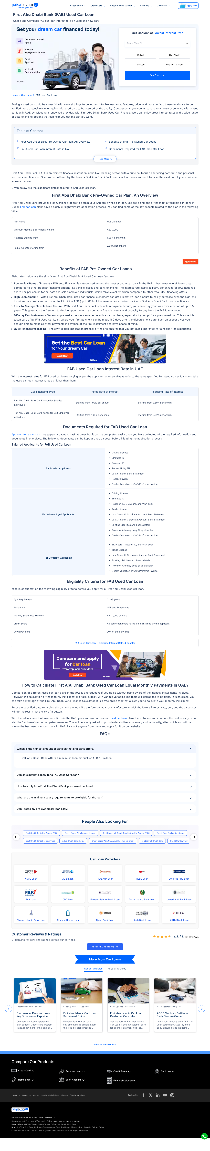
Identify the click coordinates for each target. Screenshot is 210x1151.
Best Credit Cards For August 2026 (41, 833)
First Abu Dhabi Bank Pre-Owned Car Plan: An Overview (55, 141)
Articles (36, 1095)
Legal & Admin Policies (50, 1095)
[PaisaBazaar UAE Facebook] (143, 1095)
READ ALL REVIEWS (105, 946)
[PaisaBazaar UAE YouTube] (165, 1095)
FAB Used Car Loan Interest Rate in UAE (46, 149)
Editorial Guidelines (77, 1095)
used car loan (118, 718)
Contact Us (26, 1095)
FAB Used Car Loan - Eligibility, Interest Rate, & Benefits (105, 643)
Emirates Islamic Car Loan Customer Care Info (126, 1015)
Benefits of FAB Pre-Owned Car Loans (132, 141)
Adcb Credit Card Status (73, 841)
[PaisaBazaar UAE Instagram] (172, 1095)
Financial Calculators (124, 1080)
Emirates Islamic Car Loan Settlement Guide (79, 1015)
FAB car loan (28, 206)
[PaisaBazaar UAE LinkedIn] (158, 1095)
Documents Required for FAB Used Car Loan (136, 149)
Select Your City (135, 43)
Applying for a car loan (25, 434)
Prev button (8, 1008)
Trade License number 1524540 (66, 1121)
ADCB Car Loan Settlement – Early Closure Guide (174, 1015)
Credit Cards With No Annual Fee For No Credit (113, 841)
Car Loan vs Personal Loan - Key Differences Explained (34, 1015)
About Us (16, 1095)
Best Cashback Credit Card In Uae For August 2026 (126, 833)
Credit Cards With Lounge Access (80, 833)
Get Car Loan (157, 75)
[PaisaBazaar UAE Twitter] (150, 1095)
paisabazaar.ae (63, 1130)
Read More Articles (105, 1044)
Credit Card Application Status (170, 833)
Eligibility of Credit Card (152, 841)
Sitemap (64, 1095)
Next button (201, 1008)
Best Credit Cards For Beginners (40, 841)
